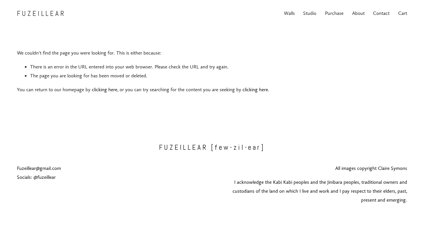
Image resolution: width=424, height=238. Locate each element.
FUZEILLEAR (41, 13)
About (358, 13)
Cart (402, 13)
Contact (381, 13)
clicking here (104, 90)
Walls (289, 13)
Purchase (334, 13)
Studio (309, 13)
